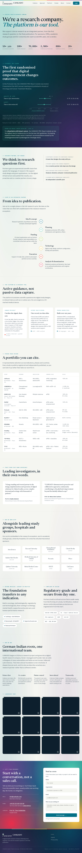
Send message (61, 815)
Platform (49, 3)
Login (76, 3)
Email (47, 794)
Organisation (49, 787)
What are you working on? (52, 801)
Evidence (35, 3)
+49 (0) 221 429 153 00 (17, 803)
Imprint (53, 837)
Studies (56, 3)
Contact (68, 3)
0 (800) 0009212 (27, 805)
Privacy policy (54, 839)
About (62, 3)
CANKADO (18, 3)
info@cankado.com (16, 797)
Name (47, 779)
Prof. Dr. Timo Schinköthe (17, 810)
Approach (42, 3)
